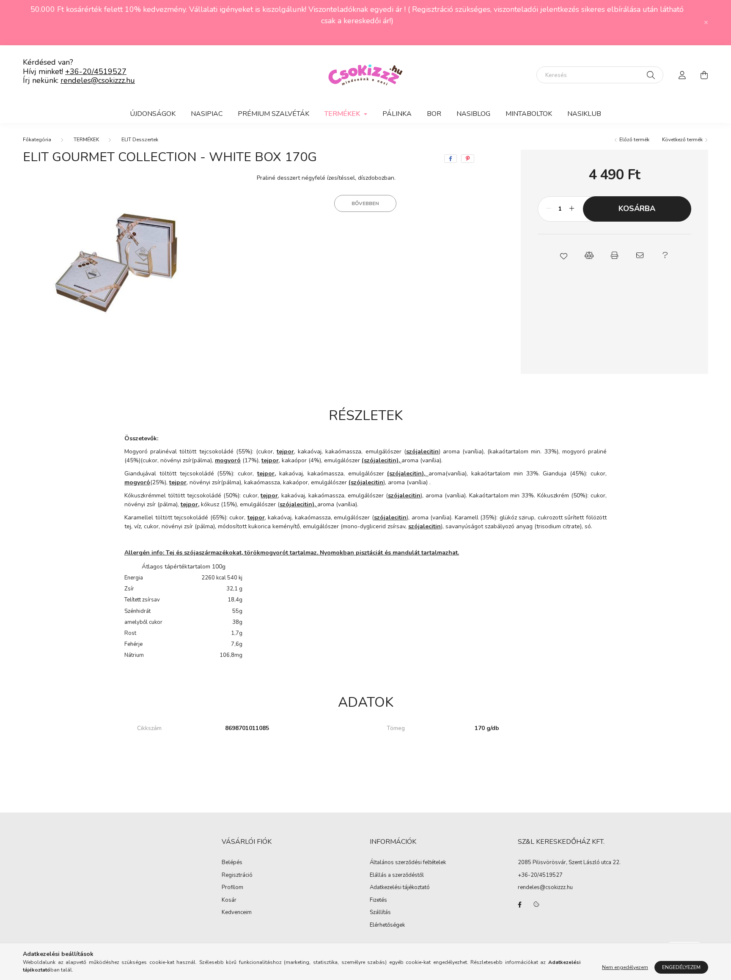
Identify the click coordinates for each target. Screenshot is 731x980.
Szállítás (380, 912)
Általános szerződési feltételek (408, 862)
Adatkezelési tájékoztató (400, 887)
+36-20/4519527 (95, 71)
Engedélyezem (681, 967)
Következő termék (683, 139)
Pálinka (397, 113)
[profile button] (681, 74)
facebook (519, 904)
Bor (434, 113)
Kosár (229, 900)
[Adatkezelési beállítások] (536, 904)
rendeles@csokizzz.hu (97, 80)
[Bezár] (706, 22)
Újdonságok (153, 113)
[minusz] (548, 209)
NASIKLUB (584, 113)
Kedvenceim (237, 912)
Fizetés (378, 900)
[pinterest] (467, 158)
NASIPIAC (207, 113)
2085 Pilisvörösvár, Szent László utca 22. (569, 862)
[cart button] (703, 74)
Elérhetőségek (387, 925)
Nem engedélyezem (625, 967)
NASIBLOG (473, 113)
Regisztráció (237, 875)
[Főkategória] (37, 139)
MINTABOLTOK (529, 113)
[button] (563, 255)
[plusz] (572, 209)
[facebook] (450, 158)
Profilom (232, 887)
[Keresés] (651, 74)
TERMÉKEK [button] (343, 113)
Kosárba (636, 208)
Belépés (232, 862)
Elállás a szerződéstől (397, 875)
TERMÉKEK (86, 139)
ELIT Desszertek (139, 139)
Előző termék (633, 139)
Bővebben (365, 203)
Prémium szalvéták (273, 113)
